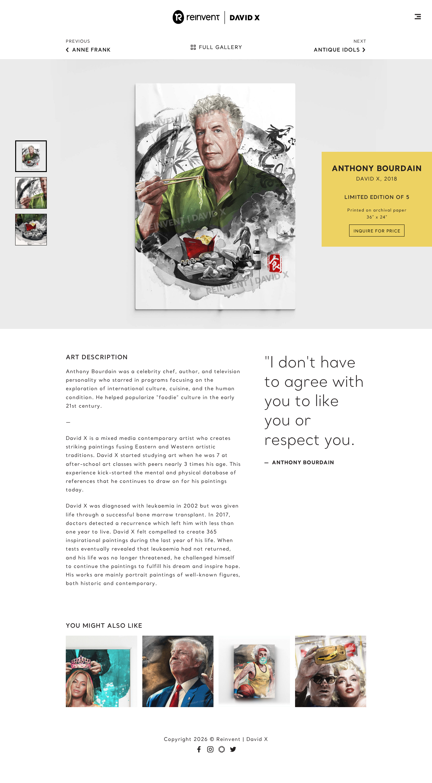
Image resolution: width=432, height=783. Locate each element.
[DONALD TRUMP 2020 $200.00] (178, 705)
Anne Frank (91, 49)
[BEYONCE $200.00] (101, 705)
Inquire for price (377, 230)
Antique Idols (337, 49)
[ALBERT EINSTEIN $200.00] (254, 705)
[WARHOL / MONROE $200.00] (331, 705)
